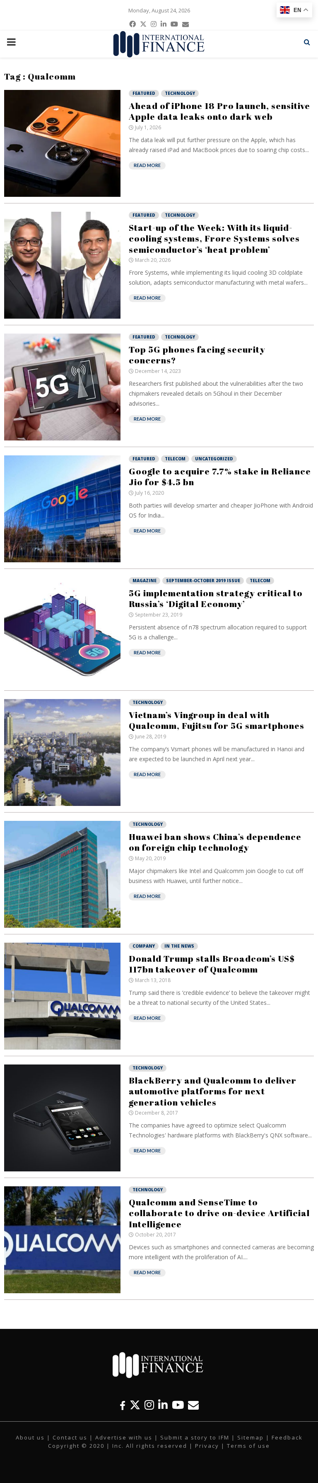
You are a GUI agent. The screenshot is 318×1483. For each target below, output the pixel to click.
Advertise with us (123, 1437)
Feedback (287, 1437)
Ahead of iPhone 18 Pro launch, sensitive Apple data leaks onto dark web (219, 111)
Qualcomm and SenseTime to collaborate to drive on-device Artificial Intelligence (219, 1213)
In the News (179, 946)
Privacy (207, 1445)
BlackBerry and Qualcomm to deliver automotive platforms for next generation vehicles (212, 1091)
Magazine (144, 580)
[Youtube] (178, 1405)
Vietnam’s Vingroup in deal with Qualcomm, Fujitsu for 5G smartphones (216, 720)
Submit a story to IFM (194, 1437)
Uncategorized (214, 459)
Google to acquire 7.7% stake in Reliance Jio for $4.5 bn (220, 476)
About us (30, 1437)
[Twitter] (135, 1405)
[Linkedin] (163, 1405)
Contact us (70, 1437)
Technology (180, 93)
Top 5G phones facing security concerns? (197, 355)
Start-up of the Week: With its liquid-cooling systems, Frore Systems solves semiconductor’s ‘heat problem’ (214, 238)
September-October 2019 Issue (203, 580)
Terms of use (248, 1445)
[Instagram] (149, 1405)
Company (143, 946)
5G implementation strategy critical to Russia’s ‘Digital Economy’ (216, 598)
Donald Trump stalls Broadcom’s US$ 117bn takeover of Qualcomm (212, 964)
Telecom (175, 459)
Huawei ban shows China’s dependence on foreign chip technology (215, 842)
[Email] (193, 1405)
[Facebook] (122, 1405)
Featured (143, 93)
